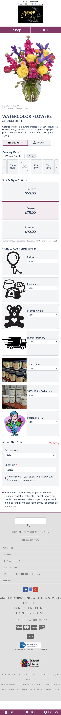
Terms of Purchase (31, 689)
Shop (17, 30)
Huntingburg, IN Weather (15, 684)
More (6, 135)
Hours (52, 712)
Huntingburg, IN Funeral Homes (20, 674)
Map (31, 712)
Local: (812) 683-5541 (30, 613)
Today (31, 156)
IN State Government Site (46, 684)
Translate (39, 4)
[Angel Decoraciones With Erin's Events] (30, 22)
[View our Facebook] (25, 590)
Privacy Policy (10, 689)
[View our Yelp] (35, 590)
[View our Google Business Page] (30, 590)
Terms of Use (51, 689)
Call (11, 712)
